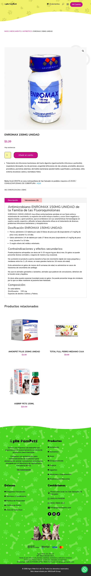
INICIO (6, 31)
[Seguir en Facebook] (49, 514)
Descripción (13, 200)
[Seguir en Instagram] (54, 514)
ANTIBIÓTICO (27, 31)
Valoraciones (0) (32, 200)
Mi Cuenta (76, 4)
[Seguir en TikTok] (58, 514)
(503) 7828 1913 (45, 562)
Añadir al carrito (25, 155)
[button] (83, 51)
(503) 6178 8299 (32, 562)
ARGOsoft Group (54, 571)
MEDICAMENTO (15, 31)
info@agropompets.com (65, 562)
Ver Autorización (24, 469)
